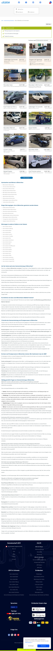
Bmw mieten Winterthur (8, 184)
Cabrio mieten (39, 587)
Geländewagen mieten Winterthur (11, 215)
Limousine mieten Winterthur (10, 211)
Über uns (14, 548)
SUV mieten (39, 589)
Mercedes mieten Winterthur (9, 192)
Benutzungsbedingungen (20, 642)
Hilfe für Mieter (39, 546)
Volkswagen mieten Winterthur (10, 200)
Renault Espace (7, 171)
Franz (40, 3)
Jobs (14, 551)
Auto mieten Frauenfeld (8, 259)
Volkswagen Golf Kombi (11, 59)
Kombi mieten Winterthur (9, 207)
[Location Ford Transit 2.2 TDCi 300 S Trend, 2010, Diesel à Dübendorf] (15, 98)
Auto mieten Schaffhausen (9, 245)
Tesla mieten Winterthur (8, 202)
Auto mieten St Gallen (8, 236)
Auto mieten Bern (7, 232)
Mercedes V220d (33, 149)
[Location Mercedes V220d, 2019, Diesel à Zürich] (40, 140)
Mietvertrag (39, 554)
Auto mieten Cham (7, 255)
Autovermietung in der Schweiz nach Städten (14, 595)
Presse (14, 556)
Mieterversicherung (39, 549)
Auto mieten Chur (7, 238)
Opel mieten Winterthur (8, 196)
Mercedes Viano (8, 85)
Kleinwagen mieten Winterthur (10, 217)
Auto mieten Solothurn (8, 240)
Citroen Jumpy (7, 149)
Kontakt (14, 559)
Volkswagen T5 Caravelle (35, 106)
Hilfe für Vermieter (39, 557)
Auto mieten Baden (7, 249)
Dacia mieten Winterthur (8, 188)
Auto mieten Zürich (7, 226)
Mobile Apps (39, 574)
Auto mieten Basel (7, 230)
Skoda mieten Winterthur (9, 198)
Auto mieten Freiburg (8, 228)
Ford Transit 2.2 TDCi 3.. (10, 106)
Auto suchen (19, 3)
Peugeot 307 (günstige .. (36, 59)
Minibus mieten (39, 581)
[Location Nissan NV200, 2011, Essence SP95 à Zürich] (40, 119)
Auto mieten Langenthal (8, 261)
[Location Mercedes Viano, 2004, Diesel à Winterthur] (15, 76)
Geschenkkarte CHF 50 (39, 576)
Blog (14, 554)
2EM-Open (39, 567)
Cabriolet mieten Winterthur (9, 209)
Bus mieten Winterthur (8, 213)
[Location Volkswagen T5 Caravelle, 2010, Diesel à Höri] (40, 98)
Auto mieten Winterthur (14, 587)
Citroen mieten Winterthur (9, 186)
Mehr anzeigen (26, 177)
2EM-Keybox (39, 565)
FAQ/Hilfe (33, 3)
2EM (2, 20)
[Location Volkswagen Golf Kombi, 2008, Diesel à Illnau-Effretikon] (15, 51)
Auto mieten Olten (7, 251)
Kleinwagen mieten (39, 592)
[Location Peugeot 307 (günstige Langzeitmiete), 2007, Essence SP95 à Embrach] (40, 51)
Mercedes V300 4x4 (9, 128)
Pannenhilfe (39, 552)
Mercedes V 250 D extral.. (35, 85)
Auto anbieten (26, 3)
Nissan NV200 (32, 128)
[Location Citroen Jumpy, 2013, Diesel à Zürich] (15, 140)
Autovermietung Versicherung (39, 559)
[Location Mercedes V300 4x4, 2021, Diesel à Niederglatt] (15, 119)
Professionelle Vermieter (39, 562)
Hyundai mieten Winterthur (9, 190)
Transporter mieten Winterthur (10, 219)
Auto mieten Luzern (7, 234)
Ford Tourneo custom (34, 171)
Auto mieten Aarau (7, 242)
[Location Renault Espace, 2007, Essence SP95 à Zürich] (15, 162)
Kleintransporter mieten (39, 579)
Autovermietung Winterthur (9, 20)
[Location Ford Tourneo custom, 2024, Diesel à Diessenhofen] (40, 162)
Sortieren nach (32, 40)
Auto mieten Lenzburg (8, 257)
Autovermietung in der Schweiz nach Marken (39, 595)
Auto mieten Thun (7, 247)
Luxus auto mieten (39, 584)
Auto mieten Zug (7, 253)
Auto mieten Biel (6, 243)
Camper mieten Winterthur (9, 221)
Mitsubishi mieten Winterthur (10, 194)
